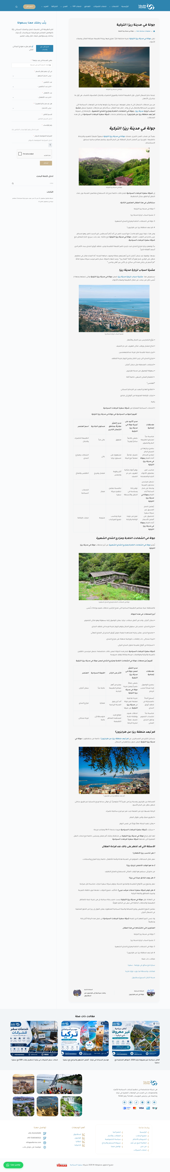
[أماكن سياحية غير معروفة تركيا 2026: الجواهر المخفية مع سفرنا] (136, 1039)
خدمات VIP (77, 7)
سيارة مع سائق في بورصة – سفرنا (141, 965)
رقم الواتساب (47, 125)
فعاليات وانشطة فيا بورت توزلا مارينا (140, 972)
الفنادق (87, 7)
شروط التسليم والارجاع (111, 1143)
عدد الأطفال (48, 93)
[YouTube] (130, 1102)
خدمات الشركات (100, 7)
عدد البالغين (47, 82)
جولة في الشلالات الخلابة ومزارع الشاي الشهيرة (129, 545)
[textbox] (37, 65)
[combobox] (32, 65)
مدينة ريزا (139, 111)
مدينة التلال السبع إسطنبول (143, 978)
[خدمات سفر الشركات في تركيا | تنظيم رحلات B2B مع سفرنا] (34, 1039)
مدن (36, 198)
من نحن (143, 1147)
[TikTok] (136, 1102)
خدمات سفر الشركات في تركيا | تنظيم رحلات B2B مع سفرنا (35, 1060)
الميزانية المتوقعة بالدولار (43, 136)
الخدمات (115, 7)
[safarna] (59, 1084)
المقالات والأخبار (114, 1136)
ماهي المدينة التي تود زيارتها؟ (42, 60)
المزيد (46, 7)
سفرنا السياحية (76, 1165)
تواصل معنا (116, 1147)
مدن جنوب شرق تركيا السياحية (25, 198)
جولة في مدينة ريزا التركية (114, 137)
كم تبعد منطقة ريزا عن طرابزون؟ (114, 739)
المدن (65, 7)
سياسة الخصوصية (113, 1140)
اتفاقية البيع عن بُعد (138, 1143)
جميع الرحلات (141, 1136)
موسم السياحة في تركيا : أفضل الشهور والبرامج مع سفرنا (86, 1060)
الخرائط (54, 7)
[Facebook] (154, 1102)
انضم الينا (117, 1132)
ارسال (46, 163)
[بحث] (16, 7)
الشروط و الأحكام (140, 1140)
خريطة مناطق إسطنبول (46, 198)
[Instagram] (142, 1102)
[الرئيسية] (154, 31)
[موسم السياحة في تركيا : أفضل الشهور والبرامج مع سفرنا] (85, 1039)
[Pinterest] (124, 1102)
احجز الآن (29, 7)
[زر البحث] (12, 183)
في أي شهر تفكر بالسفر (44, 71)
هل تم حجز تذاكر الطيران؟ (43, 104)
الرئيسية (125, 7)
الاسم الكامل (47, 114)
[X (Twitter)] (148, 1102)
